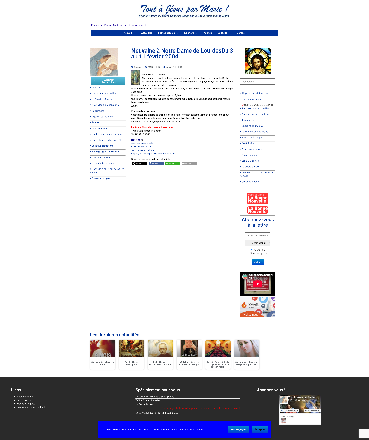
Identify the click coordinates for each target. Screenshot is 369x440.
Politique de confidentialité (31, 407)
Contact (241, 33)
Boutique (222, 33)
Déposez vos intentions (255, 93)
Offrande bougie (101, 178)
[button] (139, 163)
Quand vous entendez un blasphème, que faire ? (247, 363)
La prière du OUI (250, 166)
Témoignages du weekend (106, 151)
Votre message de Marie (255, 131)
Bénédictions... (249, 143)
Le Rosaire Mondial (102, 99)
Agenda (208, 33)
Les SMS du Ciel (250, 160)
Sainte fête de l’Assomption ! (131, 363)
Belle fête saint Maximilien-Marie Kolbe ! (160, 363)
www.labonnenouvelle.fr (143, 143)
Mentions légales (26, 403)
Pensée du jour (250, 154)
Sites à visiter (24, 400)
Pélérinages (98, 110)
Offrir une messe (101, 157)
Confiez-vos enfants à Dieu (107, 134)
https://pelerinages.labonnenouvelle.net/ (154, 153)
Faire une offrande (252, 99)
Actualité (138, 67)
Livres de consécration (104, 93)
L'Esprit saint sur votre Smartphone (154, 396)
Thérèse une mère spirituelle (257, 114)
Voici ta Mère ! (99, 87)
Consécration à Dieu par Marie (102, 363)
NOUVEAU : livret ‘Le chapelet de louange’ (189, 363)
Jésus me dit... (249, 120)
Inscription (259, 250)
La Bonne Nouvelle (145, 404)
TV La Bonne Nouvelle (147, 400)
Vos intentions (99, 128)
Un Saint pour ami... (252, 125)
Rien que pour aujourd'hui (255, 108)
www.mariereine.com (141, 146)
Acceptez (260, 429)
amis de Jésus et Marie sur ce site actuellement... (119, 25)
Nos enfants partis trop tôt (106, 139)
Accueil (128, 33)
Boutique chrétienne (102, 145)
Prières (95, 122)
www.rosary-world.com (142, 150)
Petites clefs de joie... (253, 137)
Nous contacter (25, 396)
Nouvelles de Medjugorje (105, 104)
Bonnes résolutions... (253, 149)
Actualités (146, 33)
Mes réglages (238, 429)
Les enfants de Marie (103, 163)
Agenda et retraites (102, 116)
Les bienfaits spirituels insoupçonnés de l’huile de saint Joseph (218, 364)
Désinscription (259, 253)
